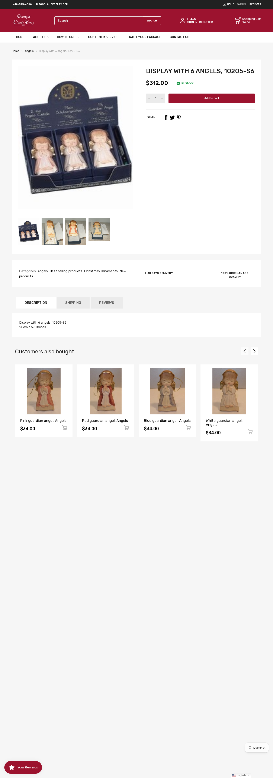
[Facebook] (165, 117)
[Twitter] (172, 117)
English (241, 775)
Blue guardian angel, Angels (167, 420)
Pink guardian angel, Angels (43, 420)
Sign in (241, 4)
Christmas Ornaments (100, 271)
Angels (42, 271)
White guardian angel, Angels (224, 422)
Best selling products (66, 271)
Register (255, 4)
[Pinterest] (178, 117)
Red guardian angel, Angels (105, 420)
